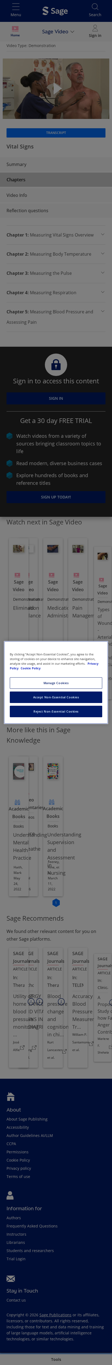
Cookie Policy (31, 668)
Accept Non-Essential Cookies (56, 697)
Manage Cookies (56, 683)
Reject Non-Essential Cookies (56, 711)
